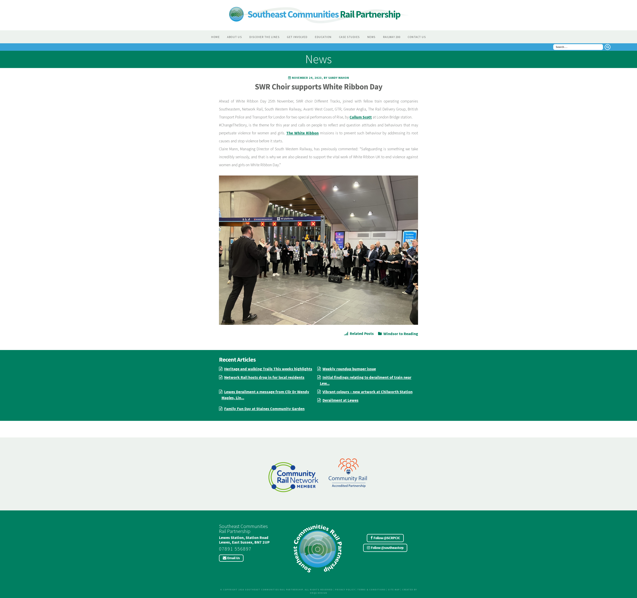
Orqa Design (318, 593)
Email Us (233, 558)
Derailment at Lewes (340, 400)
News (371, 37)
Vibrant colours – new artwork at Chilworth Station (367, 391)
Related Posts (362, 333)
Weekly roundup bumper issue (349, 368)
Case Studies (349, 37)
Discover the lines (264, 37)
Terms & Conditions (371, 589)
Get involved (297, 37)
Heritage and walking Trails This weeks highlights (268, 368)
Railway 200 (391, 37)
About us (234, 37)
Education (323, 37)
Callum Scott (361, 117)
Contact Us (417, 37)
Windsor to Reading (400, 333)
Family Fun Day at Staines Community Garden (264, 408)
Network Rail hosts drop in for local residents (264, 377)
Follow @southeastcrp (387, 547)
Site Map (394, 589)
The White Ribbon (302, 133)
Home (215, 37)
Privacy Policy (345, 589)
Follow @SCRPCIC (386, 537)
